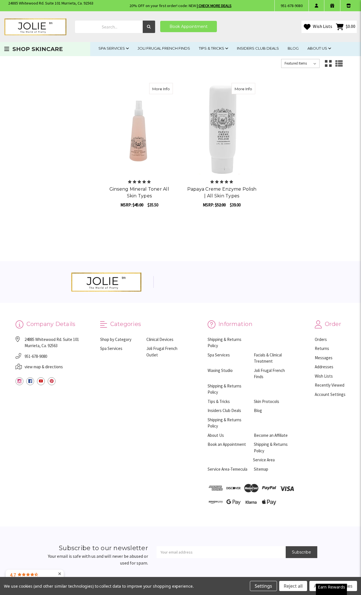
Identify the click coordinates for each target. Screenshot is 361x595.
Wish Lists (322, 26)
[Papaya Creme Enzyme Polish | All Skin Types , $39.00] (222, 129)
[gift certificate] (332, 5)
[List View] (339, 63)
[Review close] (59, 574)
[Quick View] (167, 88)
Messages (324, 357)
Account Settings (330, 394)
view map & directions (44, 366)
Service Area (264, 459)
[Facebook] (30, 381)
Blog (293, 48)
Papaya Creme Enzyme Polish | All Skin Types (222, 192)
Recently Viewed (329, 385)
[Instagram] (19, 381)
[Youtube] (41, 381)
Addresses (324, 366)
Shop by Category (115, 339)
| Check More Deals (214, 5)
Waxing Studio (220, 370)
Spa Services (112, 48)
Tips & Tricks (212, 48)
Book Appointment (189, 26)
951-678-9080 (292, 5)
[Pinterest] (52, 381)
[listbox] (300, 63)
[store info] (348, 5)
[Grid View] (328, 63)
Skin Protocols (266, 401)
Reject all (293, 586)
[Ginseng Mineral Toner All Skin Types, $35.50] (139, 129)
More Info (162, 88)
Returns (322, 348)
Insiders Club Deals (258, 48)
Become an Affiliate (271, 435)
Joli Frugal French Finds (164, 48)
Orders (321, 339)
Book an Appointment (227, 444)
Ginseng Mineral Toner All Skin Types (139, 192)
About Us (317, 48)
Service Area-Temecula (227, 469)
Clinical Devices (159, 339)
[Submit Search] (149, 27)
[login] (316, 5)
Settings (263, 586)
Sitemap (261, 469)
